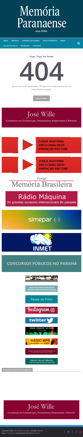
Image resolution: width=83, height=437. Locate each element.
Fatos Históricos (50, 41)
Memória (15, 41)
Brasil (63, 41)
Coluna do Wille (10, 46)
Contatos (37, 46)
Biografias (25, 46)
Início (5, 41)
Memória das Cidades (31, 41)
